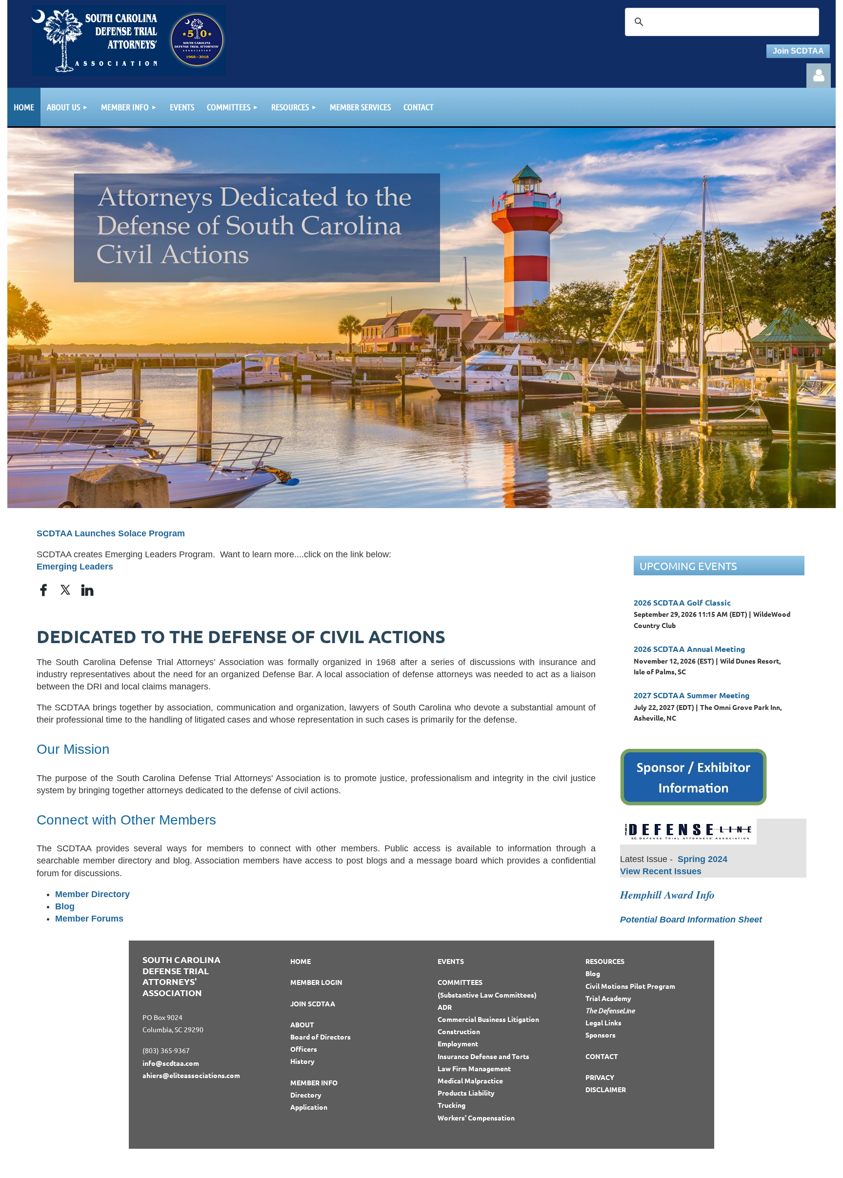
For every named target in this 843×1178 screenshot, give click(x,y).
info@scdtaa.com (170, 1063)
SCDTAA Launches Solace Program (111, 533)
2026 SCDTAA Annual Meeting (689, 649)
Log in (818, 75)
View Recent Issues (661, 871)
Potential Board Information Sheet (691, 919)
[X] (65, 590)
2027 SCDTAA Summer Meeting (692, 695)
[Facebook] (43, 590)
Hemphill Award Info (667, 894)
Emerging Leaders (75, 566)
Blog (65, 906)
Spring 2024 (702, 859)
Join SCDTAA (798, 51)
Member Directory (92, 894)
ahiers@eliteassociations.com (191, 1075)
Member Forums (89, 918)
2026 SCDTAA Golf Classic (682, 602)
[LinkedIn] (87, 590)
